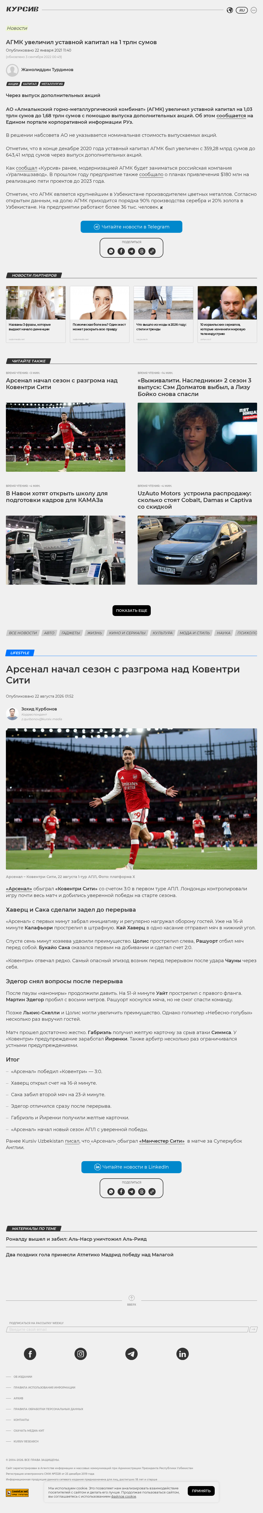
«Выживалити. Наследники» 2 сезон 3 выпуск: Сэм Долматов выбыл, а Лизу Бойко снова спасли (194, 387)
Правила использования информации (44, 1387)
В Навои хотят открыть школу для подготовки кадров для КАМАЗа (57, 497)
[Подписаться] (253, 1329)
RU (242, 10)
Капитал (30, 84)
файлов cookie (123, 1496)
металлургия (52, 84)
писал (72, 1141)
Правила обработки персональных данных (48, 1409)
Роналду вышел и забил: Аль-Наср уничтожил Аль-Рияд (76, 1239)
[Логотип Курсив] (22, 9)
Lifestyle (20, 653)
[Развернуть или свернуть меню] (253, 10)
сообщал (26, 168)
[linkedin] (182, 1354)
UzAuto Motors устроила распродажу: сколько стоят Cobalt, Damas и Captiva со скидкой (195, 500)
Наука (224, 633)
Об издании (23, 1377)
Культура (162, 633)
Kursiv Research (26, 1441)
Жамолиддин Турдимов (47, 69)
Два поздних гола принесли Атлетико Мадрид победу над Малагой (90, 1255)
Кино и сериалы (127, 633)
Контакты (21, 1420)
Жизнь (94, 633)
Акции (13, 84)
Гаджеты (71, 633)
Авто (49, 633)
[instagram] (80, 1354)
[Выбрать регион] (230, 10)
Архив (18, 1398)
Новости (17, 28)
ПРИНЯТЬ (201, 1491)
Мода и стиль (194, 633)
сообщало (151, 174)
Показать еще (131, 610)
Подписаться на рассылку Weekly (36, 1323)
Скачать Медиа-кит (29, 1430)
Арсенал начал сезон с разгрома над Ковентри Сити (62, 384)
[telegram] (131, 1354)
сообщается (231, 116)
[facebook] (30, 1354)
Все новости (22, 633)
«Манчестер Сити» (162, 1141)
